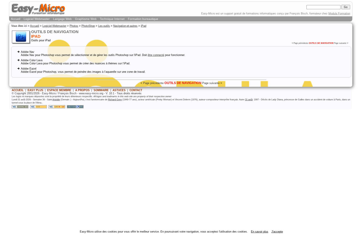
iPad (143, 25)
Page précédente (301, 43)
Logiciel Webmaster (37, 19)
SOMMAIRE (101, 90)
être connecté (156, 55)
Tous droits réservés (129, 93)
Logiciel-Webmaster (54, 25)
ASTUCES (119, 90)
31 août (249, 99)
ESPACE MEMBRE (59, 90)
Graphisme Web (86, 19)
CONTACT (136, 90)
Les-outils (104, 25)
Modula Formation (339, 13)
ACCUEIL (18, 90)
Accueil (15, 19)
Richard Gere (115, 99)
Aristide (56, 99)
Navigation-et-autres (125, 25)
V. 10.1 (110, 93)
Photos (74, 25)
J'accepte (277, 231)
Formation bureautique (143, 19)
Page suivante (340, 43)
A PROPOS (82, 90)
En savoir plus (259, 231)
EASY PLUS (35, 90)
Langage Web (62, 19)
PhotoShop (88, 25)
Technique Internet (112, 19)
